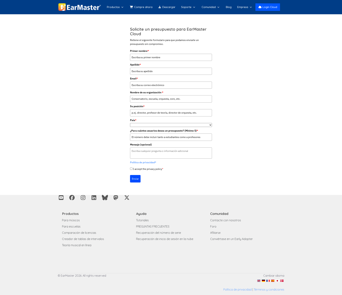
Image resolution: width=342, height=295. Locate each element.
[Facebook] (72, 197)
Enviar (135, 178)
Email (134, 78)
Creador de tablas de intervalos (83, 239)
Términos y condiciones (269, 289)
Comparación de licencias (79, 232)
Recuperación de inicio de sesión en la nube (164, 239)
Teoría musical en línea (76, 245)
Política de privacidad (237, 289)
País (133, 120)
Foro (213, 226)
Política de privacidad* (143, 162)
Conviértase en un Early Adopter (231, 239)
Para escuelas (71, 226)
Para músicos (71, 220)
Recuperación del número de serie (158, 232)
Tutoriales (142, 220)
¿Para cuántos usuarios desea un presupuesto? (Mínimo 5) (164, 130)
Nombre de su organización (146, 92)
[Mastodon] (116, 197)
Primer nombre (139, 51)
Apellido (135, 64)
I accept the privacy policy (148, 169)
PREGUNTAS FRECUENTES (152, 226)
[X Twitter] (126, 197)
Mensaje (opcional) (141, 144)
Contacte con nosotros (225, 220)
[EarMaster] (79, 7)
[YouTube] (61, 197)
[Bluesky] (105, 197)
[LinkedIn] (94, 197)
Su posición (137, 106)
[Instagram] (83, 197)
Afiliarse (215, 232)
